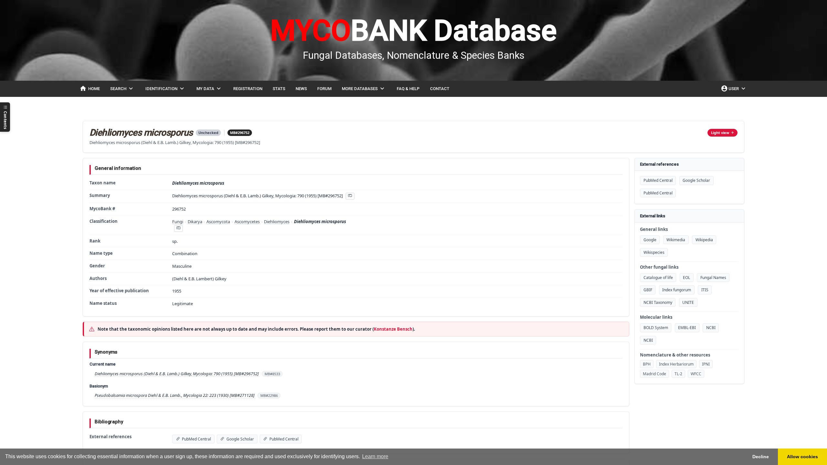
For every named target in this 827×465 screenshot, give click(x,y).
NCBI (711, 327)
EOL (686, 277)
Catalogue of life (658, 277)
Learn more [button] (375, 456)
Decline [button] (760, 456)
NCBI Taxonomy (658, 302)
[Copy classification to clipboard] (178, 228)
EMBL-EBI (687, 327)
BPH (647, 364)
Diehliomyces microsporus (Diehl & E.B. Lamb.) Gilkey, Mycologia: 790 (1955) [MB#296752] (177, 374)
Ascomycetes (247, 221)
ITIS (704, 290)
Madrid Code (654, 374)
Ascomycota (218, 221)
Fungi (177, 221)
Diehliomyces (276, 221)
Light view (720, 132)
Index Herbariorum (676, 364)
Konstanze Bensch (393, 329)
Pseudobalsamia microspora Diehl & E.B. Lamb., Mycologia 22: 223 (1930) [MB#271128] (175, 395)
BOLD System (656, 327)
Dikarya (195, 221)
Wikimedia (675, 240)
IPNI (706, 364)
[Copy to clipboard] (350, 196)
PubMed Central (658, 180)
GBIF (648, 290)
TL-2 (678, 374)
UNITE (688, 302)
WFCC (696, 374)
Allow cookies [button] (802, 456)
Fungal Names (713, 277)
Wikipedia (704, 240)
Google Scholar (696, 180)
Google (650, 240)
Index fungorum (676, 290)
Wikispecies (654, 252)
